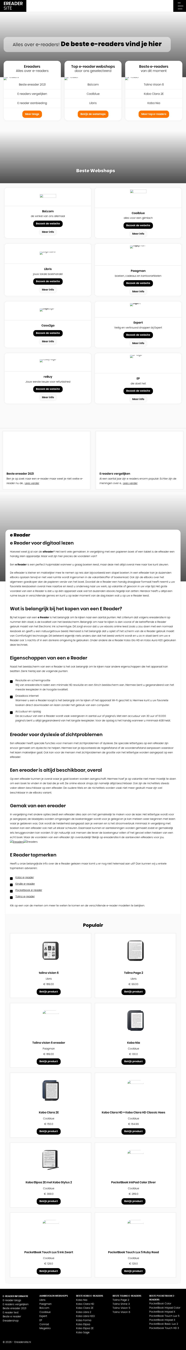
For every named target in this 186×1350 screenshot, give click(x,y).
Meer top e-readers (153, 114)
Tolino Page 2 (121, 1300)
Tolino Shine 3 (121, 1304)
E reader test (11, 1312)
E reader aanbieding (32, 103)
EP (40, 1320)
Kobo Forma (83, 1320)
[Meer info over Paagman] (138, 254)
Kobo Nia (153, 103)
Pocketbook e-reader (28, 890)
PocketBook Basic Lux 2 (163, 1324)
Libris (93, 103)
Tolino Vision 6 (154, 84)
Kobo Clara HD (85, 1304)
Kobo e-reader (24, 877)
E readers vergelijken (32, 93)
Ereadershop (11, 1320)
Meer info (48, 232)
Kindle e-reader (25, 884)
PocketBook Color (160, 1303)
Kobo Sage (83, 1332)
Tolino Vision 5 (121, 1308)
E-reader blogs (12, 1300)
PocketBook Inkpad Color (164, 1308)
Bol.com (93, 84)
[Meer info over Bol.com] (48, 197)
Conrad (44, 1324)
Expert (43, 1316)
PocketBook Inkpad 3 (162, 1320)
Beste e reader (12, 1316)
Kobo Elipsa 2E (85, 1328)
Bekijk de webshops (93, 114)
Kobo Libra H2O (85, 1316)
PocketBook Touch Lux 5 (164, 1316)
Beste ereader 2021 (32, 84)
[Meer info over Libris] (48, 254)
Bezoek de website (48, 223)
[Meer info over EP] (138, 363)
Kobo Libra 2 (83, 1312)
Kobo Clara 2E (154, 93)
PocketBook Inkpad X (162, 1312)
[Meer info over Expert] (138, 309)
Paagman (45, 1304)
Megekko (45, 1328)
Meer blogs (32, 114)
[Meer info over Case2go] (48, 310)
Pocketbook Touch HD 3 (164, 1328)
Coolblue (93, 93)
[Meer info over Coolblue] (138, 198)
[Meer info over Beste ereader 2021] (46, 449)
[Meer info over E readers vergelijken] (139, 449)
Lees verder (32, 483)
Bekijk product (48, 991)
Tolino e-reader (25, 896)
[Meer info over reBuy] (48, 362)
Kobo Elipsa (83, 1324)
